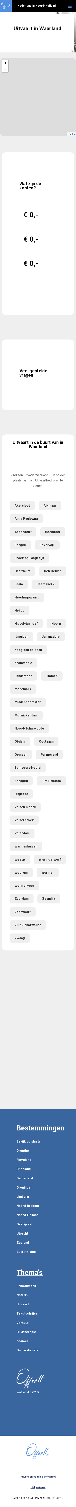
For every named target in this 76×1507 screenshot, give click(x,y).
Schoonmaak (26, 1286)
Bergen (20, 545)
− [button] (5, 69)
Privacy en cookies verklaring (38, 1476)
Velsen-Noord (25, 807)
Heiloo (20, 610)
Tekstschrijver (28, 1313)
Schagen (21, 781)
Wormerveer (24, 885)
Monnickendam (26, 715)
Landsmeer (23, 676)
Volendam (22, 833)
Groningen (25, 1187)
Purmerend (49, 754)
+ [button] (5, 63)
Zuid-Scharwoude (28, 925)
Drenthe (23, 1150)
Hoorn (56, 623)
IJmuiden (21, 636)
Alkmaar (50, 505)
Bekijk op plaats (29, 1141)
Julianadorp (51, 636)
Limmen (52, 676)
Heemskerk (45, 584)
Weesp (20, 859)
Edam (19, 584)
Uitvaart (23, 1304)
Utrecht (22, 1233)
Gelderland (25, 1178)
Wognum (21, 872)
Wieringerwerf (50, 859)
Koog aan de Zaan (28, 650)
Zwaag (20, 938)
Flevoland (24, 1160)
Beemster (52, 532)
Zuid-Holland (26, 1252)
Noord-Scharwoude (29, 728)
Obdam (20, 741)
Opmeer (21, 754)
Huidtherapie (26, 1332)
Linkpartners (38, 1487)
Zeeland (23, 1243)
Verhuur (23, 1323)
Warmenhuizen (26, 846)
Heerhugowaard (27, 597)
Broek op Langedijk (29, 558)
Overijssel (24, 1224)
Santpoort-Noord (28, 767)
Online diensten (29, 1350)
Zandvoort (23, 912)
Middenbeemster (28, 702)
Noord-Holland (28, 1215)
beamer (22, 1341)
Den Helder (52, 571)
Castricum (22, 571)
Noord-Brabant (28, 1206)
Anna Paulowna (26, 518)
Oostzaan (46, 741)
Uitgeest (21, 794)
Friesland (24, 1169)
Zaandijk (48, 899)
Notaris (22, 1295)
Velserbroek (24, 820)
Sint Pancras (51, 781)
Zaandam (22, 899)
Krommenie (23, 663)
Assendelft (23, 532)
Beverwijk (47, 545)
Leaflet (71, 134)
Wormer (48, 872)
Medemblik (23, 689)
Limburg (23, 1197)
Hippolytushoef (26, 623)
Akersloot (22, 505)
